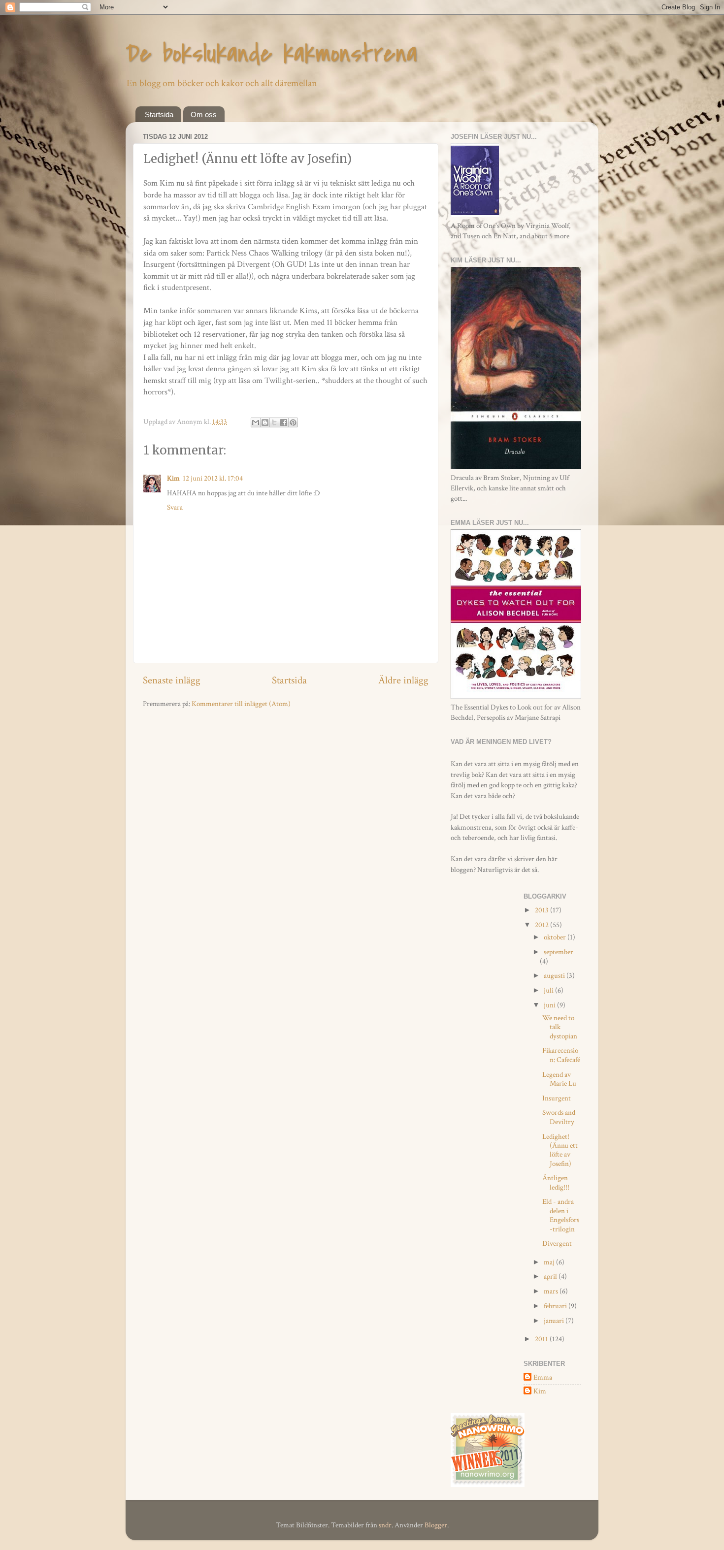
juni (550, 1005)
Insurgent (556, 1098)
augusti (555, 975)
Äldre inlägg (403, 680)
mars (551, 1291)
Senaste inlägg (171, 680)
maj (550, 1262)
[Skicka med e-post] (256, 422)
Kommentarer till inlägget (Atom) (241, 704)
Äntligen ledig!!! (555, 1182)
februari (556, 1306)
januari (554, 1320)
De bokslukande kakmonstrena (271, 53)
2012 (542, 925)
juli (549, 990)
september (558, 952)
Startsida (159, 114)
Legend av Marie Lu (559, 1078)
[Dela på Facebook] (284, 422)
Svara (175, 507)
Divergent (557, 1243)
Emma (542, 1377)
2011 (542, 1339)
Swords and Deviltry (558, 1116)
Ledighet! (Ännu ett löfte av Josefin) (560, 1149)
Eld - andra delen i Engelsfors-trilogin (560, 1214)
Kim (173, 478)
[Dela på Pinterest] (293, 422)
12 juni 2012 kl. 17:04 (213, 478)
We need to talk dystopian (559, 1027)
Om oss (204, 114)
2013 (542, 910)
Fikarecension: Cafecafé (561, 1054)
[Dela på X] (274, 422)
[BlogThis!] (265, 422)
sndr (385, 1525)
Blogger (436, 1525)
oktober (555, 937)
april (551, 1276)
